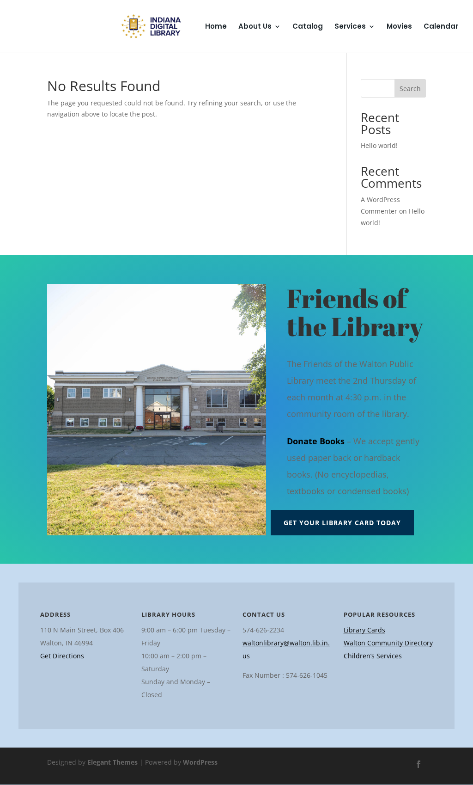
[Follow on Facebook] (418, 764)
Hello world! (379, 145)
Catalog (307, 27)
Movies (399, 27)
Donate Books (316, 441)
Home (216, 27)
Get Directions (62, 655)
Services (350, 27)
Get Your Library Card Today (342, 522)
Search (410, 88)
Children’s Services (373, 655)
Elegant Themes (112, 762)
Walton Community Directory (388, 642)
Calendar (441, 27)
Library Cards (364, 630)
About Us (255, 27)
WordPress (200, 762)
